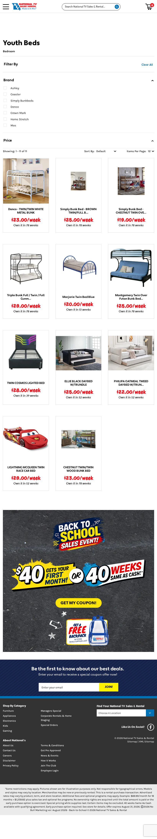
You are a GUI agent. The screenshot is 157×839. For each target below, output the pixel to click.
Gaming (7, 730)
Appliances (9, 715)
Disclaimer (9, 760)
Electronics (9, 720)
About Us (8, 745)
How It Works (48, 760)
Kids (5, 725)
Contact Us (9, 750)
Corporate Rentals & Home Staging (56, 717)
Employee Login (50, 770)
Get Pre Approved (51, 750)
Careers (7, 755)
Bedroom (9, 51)
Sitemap (132, 741)
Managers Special (51, 710)
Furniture (8, 710)
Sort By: (89, 151)
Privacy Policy (10, 765)
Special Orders (49, 725)
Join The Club (48, 765)
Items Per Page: (136, 151)
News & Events (49, 755)
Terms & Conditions (52, 745)
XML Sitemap (146, 741)
